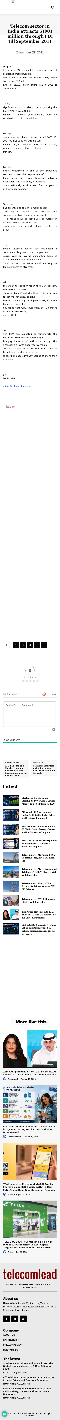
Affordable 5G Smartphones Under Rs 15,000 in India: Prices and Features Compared (38, 815)
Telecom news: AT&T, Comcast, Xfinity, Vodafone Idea (38, 900)
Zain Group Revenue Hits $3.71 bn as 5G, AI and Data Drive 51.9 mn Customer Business (39, 914)
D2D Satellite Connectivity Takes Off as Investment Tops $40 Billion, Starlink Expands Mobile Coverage (39, 929)
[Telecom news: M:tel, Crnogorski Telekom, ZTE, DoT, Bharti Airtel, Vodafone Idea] (11, 872)
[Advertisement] (30, 970)
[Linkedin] (23, 645)
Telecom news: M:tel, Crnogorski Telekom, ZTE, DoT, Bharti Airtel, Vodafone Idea (39, 871)
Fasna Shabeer (14, 1137)
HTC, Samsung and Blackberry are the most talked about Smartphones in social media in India (16, 771)
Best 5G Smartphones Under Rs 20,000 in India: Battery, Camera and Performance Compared (38, 829)
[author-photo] (5, 1079)
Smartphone (9, 1384)
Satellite (8, 1373)
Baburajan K (13, 1079)
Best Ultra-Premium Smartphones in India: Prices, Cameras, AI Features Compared (39, 843)
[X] (30, 645)
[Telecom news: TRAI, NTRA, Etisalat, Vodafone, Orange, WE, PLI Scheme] (11, 886)
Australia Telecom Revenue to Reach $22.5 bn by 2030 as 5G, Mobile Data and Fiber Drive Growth (29, 1129)
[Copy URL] (16, 645)
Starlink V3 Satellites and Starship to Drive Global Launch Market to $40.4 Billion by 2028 (38, 800)
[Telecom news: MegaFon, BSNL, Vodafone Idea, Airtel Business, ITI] (11, 857)
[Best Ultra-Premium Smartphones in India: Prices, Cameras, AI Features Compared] (11, 843)
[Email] (44, 645)
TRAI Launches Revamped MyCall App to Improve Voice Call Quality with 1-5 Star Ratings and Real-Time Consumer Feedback (29, 1187)
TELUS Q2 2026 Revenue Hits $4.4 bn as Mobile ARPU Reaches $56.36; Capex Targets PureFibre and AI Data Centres (28, 1244)
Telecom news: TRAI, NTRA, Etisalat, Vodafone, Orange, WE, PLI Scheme (38, 886)
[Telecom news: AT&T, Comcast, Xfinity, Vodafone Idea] (11, 900)
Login (53, 694)
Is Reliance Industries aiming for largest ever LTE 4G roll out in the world (44, 769)
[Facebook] (37, 645)
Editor (10, 1194)
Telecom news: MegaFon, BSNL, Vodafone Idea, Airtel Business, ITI (38, 857)
